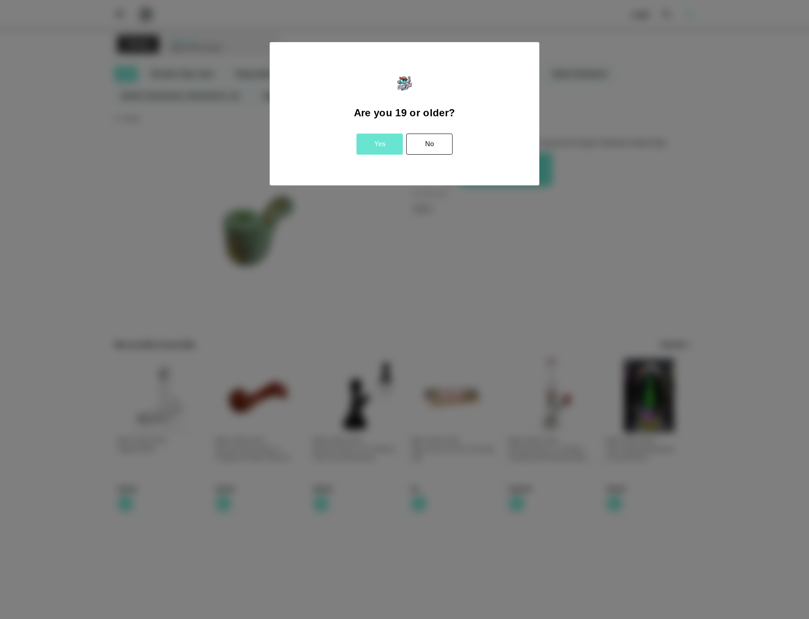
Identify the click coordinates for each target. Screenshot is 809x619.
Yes (380, 143)
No (429, 143)
